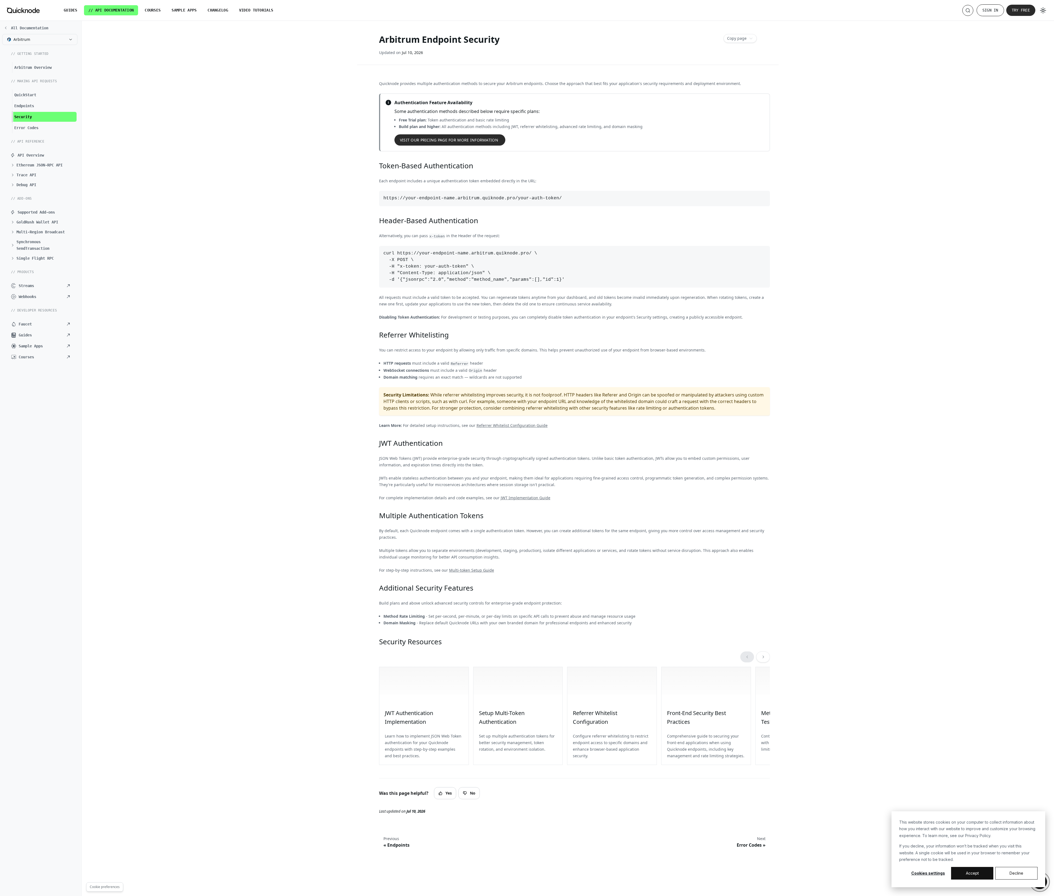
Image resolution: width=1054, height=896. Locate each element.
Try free (1021, 10)
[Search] (967, 10)
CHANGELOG (218, 10)
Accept (972, 873)
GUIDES (70, 10)
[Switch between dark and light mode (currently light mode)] (1043, 10)
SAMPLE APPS (184, 10)
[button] (43, 165)
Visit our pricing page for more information (449, 140)
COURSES (153, 10)
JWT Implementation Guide (525, 497)
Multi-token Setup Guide (471, 570)
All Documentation (29, 28)
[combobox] (39, 39)
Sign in (990, 10)
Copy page (737, 38)
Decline (1016, 873)
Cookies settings (928, 873)
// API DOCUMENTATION (111, 10)
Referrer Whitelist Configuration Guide (512, 425)
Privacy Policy (977, 835)
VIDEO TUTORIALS (256, 10)
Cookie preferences (105, 886)
